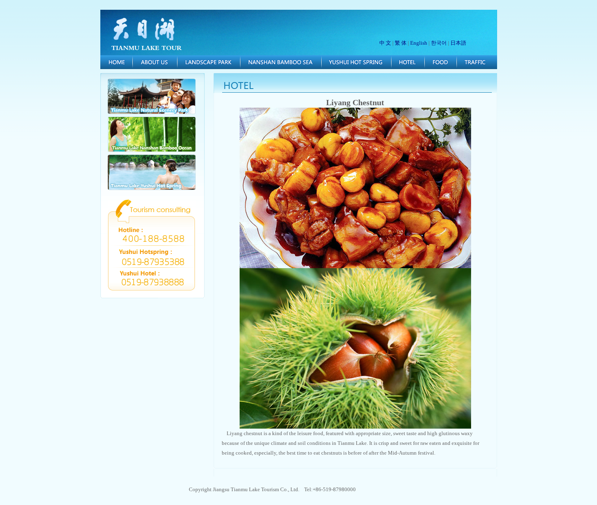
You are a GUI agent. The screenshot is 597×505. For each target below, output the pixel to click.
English (418, 43)
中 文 (385, 43)
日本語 (458, 43)
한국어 (439, 43)
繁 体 (401, 43)
